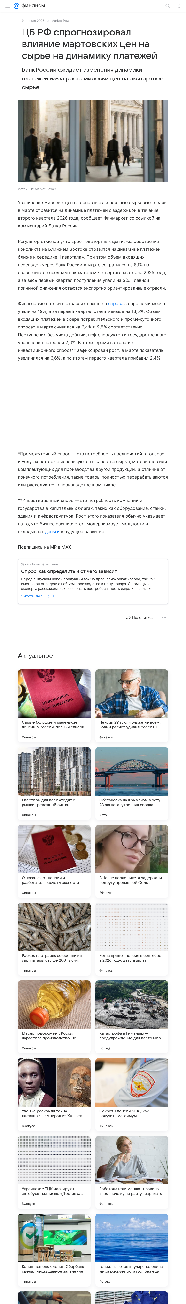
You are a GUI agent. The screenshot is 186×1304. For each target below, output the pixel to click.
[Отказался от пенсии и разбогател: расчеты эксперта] (54, 861)
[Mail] (16, 6)
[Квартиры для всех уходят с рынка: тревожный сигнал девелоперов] (54, 783)
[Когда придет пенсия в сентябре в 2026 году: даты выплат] (131, 939)
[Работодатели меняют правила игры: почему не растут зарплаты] (131, 1172)
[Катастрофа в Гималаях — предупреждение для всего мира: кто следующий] (131, 1016)
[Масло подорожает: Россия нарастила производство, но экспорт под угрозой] (54, 1016)
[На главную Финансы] (32, 6)
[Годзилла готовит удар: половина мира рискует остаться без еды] (131, 1250)
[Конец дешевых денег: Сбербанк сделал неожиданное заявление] (54, 1250)
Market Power (62, 21)
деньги (52, 531)
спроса (115, 303)
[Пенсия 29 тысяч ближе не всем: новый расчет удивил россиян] (131, 705)
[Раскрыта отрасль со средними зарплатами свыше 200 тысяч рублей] (54, 939)
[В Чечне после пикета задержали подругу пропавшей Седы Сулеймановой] (131, 861)
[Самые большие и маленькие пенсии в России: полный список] (54, 705)
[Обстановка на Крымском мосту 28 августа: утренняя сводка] (131, 783)
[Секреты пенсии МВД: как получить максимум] (131, 1094)
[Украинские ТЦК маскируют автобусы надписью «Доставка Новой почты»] (54, 1172)
